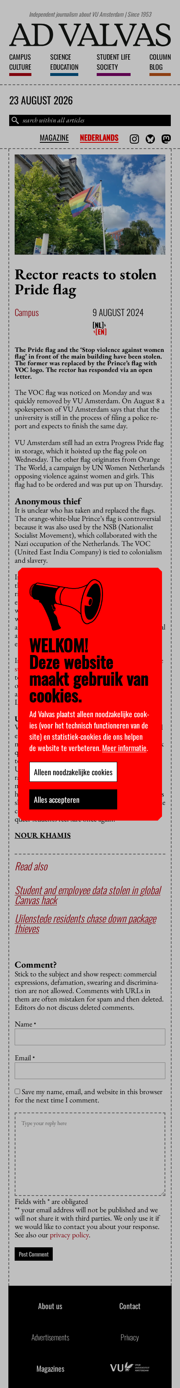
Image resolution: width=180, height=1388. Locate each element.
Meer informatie (124, 747)
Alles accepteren (57, 799)
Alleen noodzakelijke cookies (73, 771)
